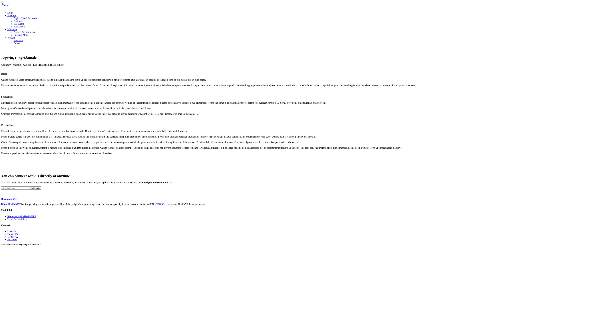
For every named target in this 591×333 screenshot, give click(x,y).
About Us (18, 40)
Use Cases (19, 24)
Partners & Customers (24, 32)
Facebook (12, 239)
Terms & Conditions (17, 219)
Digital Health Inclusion (25, 18)
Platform (18, 21)
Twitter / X (12, 236)
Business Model (21, 35)
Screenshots (19, 26)
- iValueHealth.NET (21, 216)
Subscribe (35, 188)
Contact (17, 43)
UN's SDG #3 (157, 204)
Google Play (13, 234)
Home (10, 12)
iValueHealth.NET (11, 204)
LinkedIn (11, 231)
